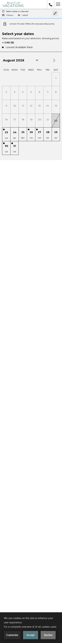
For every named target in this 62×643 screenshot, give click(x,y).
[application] (31, 627)
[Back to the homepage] (13, 4)
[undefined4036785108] (50, 4)
